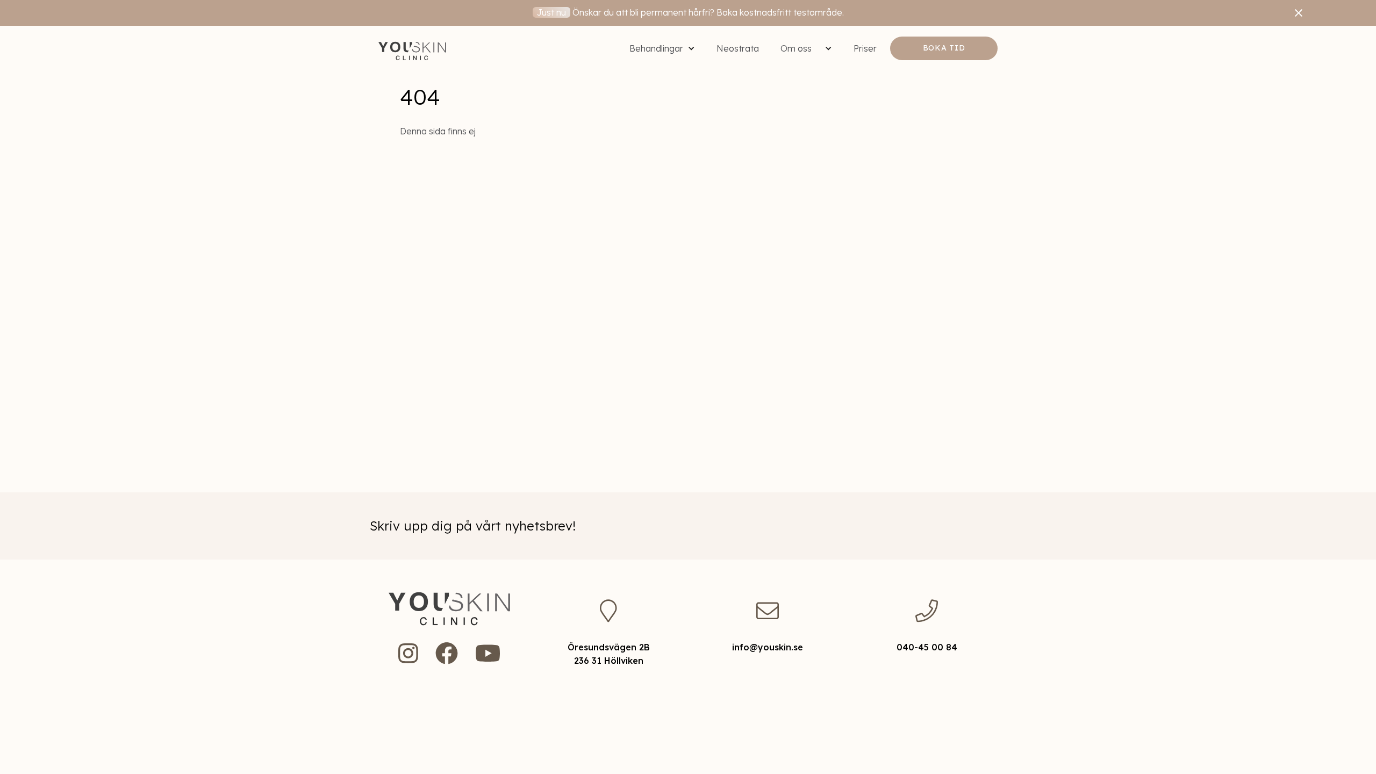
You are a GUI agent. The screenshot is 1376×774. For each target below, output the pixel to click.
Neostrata (737, 48)
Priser (865, 48)
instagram (408, 653)
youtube (487, 653)
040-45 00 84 (927, 647)
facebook (446, 653)
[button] (662, 48)
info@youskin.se (767, 647)
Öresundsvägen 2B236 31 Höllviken (609, 654)
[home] (412, 48)
